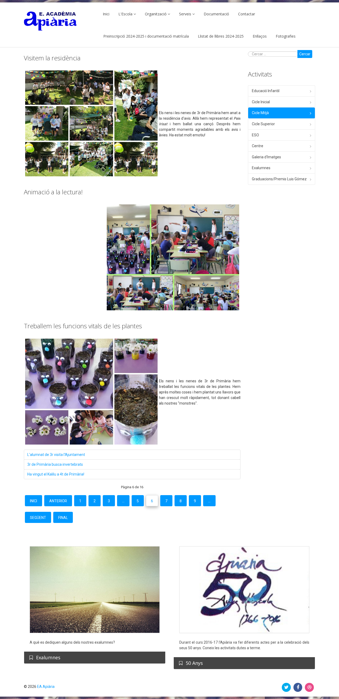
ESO (255, 135)
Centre (257, 146)
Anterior (58, 501)
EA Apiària (46, 686)
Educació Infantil (265, 91)
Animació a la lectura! (53, 191)
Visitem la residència (52, 57)
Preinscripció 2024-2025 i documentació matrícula (146, 36)
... (123, 501)
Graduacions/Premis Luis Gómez (279, 179)
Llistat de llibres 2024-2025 (221, 36)
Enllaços (260, 36)
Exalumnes (261, 168)
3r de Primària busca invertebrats (55, 464)
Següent (38, 518)
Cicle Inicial (261, 102)
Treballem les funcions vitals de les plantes (83, 325)
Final (63, 518)
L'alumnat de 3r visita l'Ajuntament (56, 454)
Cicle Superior (263, 124)
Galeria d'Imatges (266, 157)
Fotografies (286, 36)
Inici (106, 13)
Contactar (246, 13)
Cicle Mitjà (260, 113)
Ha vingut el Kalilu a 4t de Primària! (55, 474)
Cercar (304, 54)
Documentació (216, 13)
